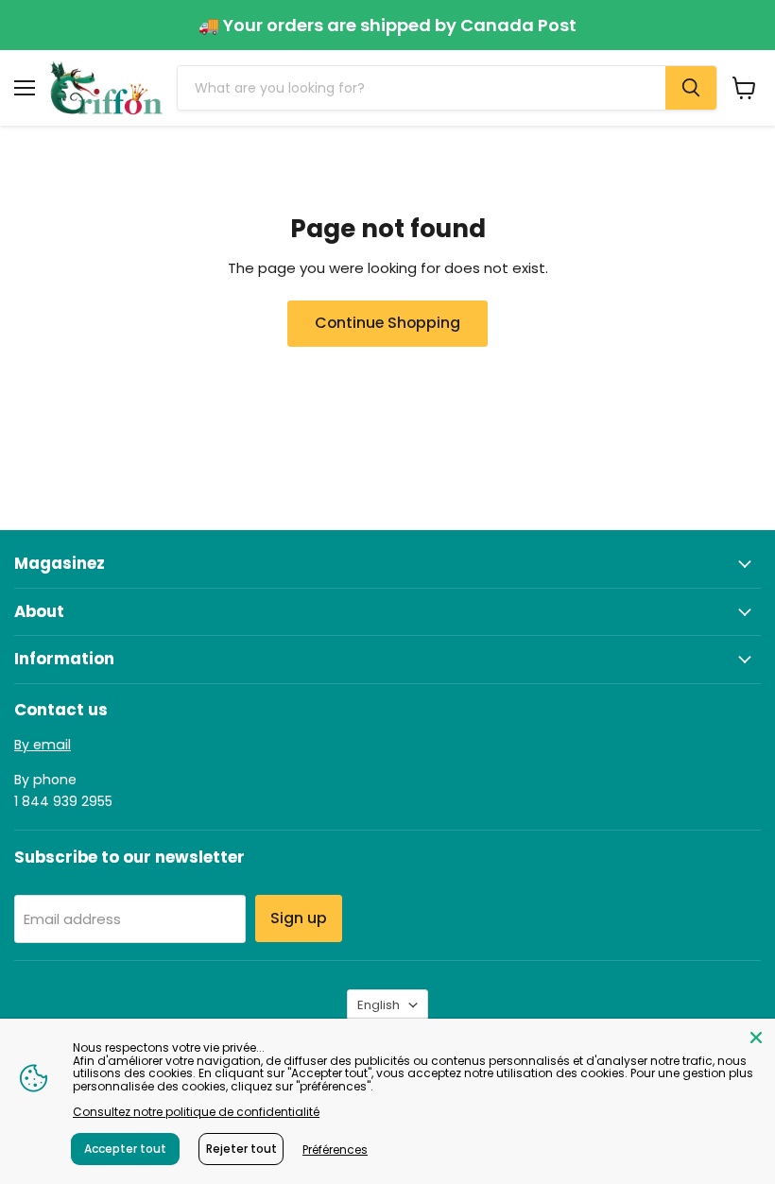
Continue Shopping (387, 323)
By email (42, 744)
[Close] (756, 1037)
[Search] (690, 88)
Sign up (298, 918)
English (378, 1005)
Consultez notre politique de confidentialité (196, 1112)
